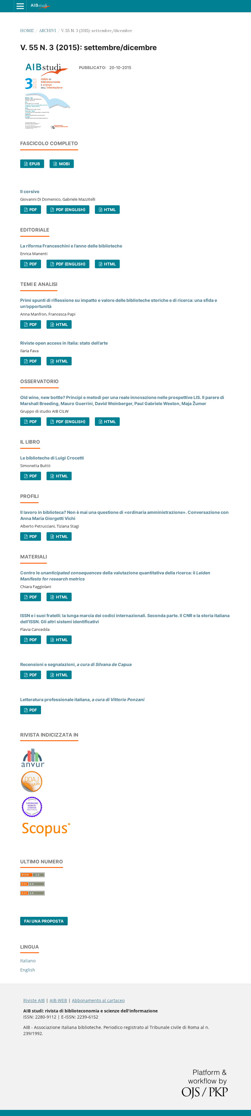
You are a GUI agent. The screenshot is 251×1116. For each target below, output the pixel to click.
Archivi (47, 30)
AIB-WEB (58, 1000)
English (27, 970)
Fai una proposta (44, 921)
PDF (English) (70, 209)
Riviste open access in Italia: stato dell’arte (64, 343)
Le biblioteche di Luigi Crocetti (52, 457)
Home (27, 30)
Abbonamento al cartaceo (98, 1000)
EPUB (34, 163)
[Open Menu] (20, 6)
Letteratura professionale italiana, (82, 699)
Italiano (28, 961)
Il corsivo (29, 191)
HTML (109, 209)
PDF (32, 209)
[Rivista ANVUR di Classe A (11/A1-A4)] (33, 767)
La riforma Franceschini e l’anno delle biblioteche (71, 245)
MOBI (64, 163)
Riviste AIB (34, 1000)
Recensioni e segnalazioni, (76, 664)
